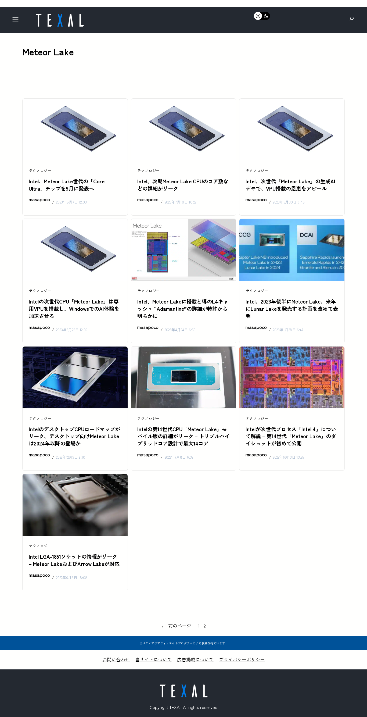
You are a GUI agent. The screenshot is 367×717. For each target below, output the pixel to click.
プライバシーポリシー (242, 659)
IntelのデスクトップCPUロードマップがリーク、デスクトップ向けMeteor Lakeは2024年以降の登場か (74, 436)
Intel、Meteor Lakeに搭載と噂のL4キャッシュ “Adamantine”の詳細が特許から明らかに (182, 309)
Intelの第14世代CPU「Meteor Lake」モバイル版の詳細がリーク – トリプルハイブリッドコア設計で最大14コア (183, 436)
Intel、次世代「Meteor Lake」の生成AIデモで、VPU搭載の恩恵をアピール (290, 184)
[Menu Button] (17, 21)
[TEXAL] (60, 15)
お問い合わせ (116, 659)
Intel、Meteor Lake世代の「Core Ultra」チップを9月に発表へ (67, 184)
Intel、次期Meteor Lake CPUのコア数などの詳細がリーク (182, 184)
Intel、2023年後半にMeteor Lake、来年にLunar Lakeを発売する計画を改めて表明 (292, 309)
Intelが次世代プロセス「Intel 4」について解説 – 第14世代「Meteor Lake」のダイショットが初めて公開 (291, 436)
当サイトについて (153, 659)
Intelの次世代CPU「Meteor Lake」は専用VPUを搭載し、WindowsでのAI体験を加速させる (74, 309)
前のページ (176, 625)
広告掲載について (195, 659)
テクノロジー (40, 170)
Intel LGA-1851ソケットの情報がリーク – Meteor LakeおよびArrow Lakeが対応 (74, 560)
